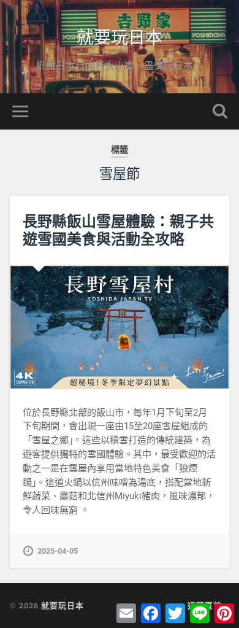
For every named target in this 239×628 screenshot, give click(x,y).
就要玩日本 (119, 36)
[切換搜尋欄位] (220, 111)
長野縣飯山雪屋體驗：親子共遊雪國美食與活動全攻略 (118, 230)
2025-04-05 (57, 551)
